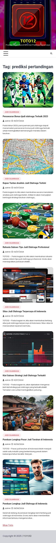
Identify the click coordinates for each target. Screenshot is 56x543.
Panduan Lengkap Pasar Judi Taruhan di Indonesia (28, 439)
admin (8, 121)
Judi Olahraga (12, 112)
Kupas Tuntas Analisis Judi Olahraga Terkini (24, 183)
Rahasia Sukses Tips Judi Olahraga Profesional (26, 247)
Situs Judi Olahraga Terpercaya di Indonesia (24, 311)
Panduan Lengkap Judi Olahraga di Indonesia (25, 503)
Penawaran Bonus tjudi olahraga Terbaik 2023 (25, 116)
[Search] (51, 53)
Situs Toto (8, 525)
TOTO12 (28, 41)
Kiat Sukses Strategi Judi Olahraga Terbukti (24, 375)
